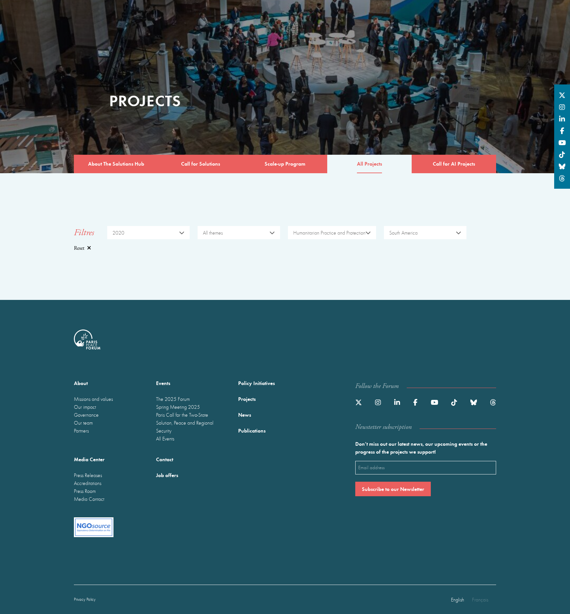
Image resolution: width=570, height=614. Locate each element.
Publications (252, 430)
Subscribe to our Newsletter (393, 488)
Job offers (167, 474)
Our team (83, 422)
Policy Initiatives (256, 382)
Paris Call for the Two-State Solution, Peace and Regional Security (184, 422)
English (457, 599)
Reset (79, 248)
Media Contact (89, 499)
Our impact (85, 407)
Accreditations (87, 483)
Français (480, 599)
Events (163, 382)
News (244, 414)
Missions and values (93, 399)
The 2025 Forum (173, 399)
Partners (81, 430)
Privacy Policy (85, 599)
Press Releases (88, 475)
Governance (86, 414)
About (81, 382)
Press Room (85, 491)
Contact (164, 459)
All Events (165, 438)
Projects (247, 398)
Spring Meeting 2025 (178, 407)
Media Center (89, 459)
